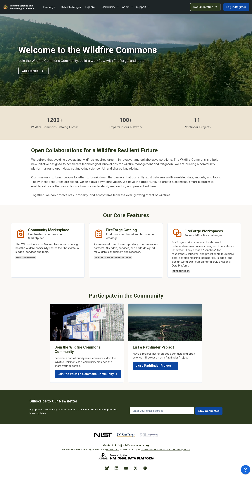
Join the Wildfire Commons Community (86, 374)
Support (141, 6)
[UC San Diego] (126, 435)
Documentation (203, 6)
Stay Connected (209, 410)
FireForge (49, 7)
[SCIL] (149, 435)
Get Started (30, 71)
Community (108, 6)
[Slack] (145, 468)
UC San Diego (112, 449)
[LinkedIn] (116, 468)
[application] (245, 470)
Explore (90, 6)
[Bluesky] (107, 468)
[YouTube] (126, 468)
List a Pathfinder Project (153, 365)
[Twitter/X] (136, 468)
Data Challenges (71, 7)
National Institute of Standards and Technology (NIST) (165, 449)
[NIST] (103, 435)
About (125, 6)
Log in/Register (236, 6)
